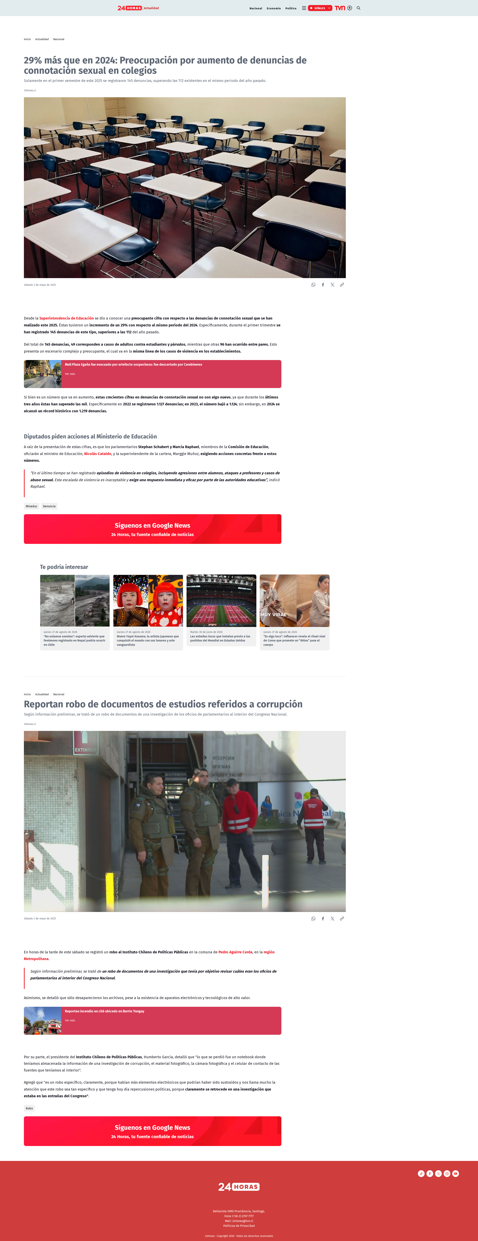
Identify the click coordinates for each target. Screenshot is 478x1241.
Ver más (70, 374)
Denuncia (49, 506)
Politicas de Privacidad (239, 1225)
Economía (274, 8)
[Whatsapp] (313, 285)
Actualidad (42, 39)
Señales (319, 8)
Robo (29, 1108)
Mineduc (31, 506)
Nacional (256, 8)
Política (291, 8)
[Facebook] (323, 285)
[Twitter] (332, 285)
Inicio (27, 39)
